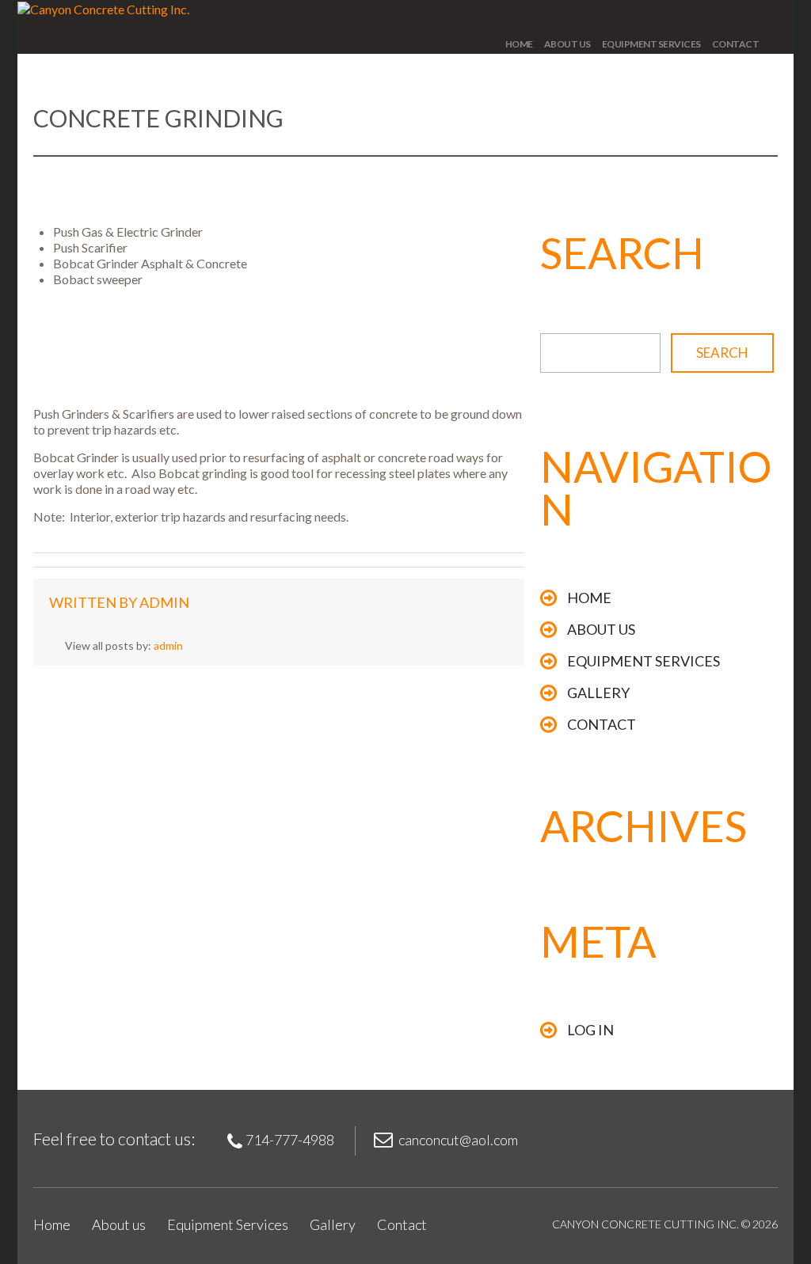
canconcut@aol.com (458, 1139)
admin (164, 602)
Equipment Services (651, 44)
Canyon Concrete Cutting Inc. (645, 1224)
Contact (736, 44)
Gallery (598, 692)
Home (519, 44)
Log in (590, 1029)
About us (567, 44)
